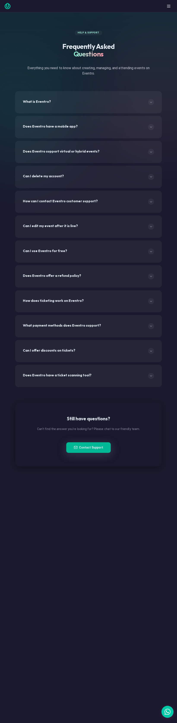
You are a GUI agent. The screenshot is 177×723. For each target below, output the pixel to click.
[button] (167, 712)
